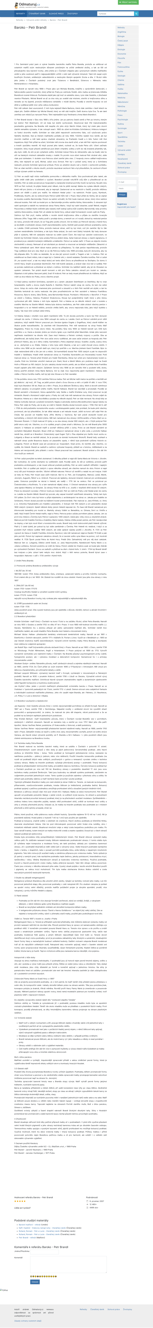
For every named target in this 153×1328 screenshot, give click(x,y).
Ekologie (121, 49)
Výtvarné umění (124, 150)
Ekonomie (122, 54)
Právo (120, 115)
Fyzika (120, 71)
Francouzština (123, 67)
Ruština (121, 124)
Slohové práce (56, 13)
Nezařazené (123, 159)
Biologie (121, 36)
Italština (121, 84)
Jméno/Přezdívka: (21, 1251)
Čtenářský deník (37, 13)
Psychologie (123, 119)
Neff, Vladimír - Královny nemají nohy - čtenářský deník (42, 1228)
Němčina (121, 106)
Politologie (122, 111)
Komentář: (18, 1257)
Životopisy (72, 13)
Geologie (121, 76)
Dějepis (121, 45)
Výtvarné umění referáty (36, 20)
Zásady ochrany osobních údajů (27, 1321)
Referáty (20, 13)
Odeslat (35, 1282)
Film (119, 62)
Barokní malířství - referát (30, 1225)
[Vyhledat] (136, 13)
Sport (120, 133)
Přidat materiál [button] (129, 2)
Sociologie (122, 128)
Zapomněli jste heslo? (126, 207)
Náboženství (123, 102)
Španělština (122, 137)
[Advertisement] (33, 46)
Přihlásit (122, 195)
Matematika (123, 93)
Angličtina (122, 32)
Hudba (120, 89)
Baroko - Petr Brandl (58, 20)
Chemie (121, 80)
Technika (121, 141)
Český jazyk (123, 41)
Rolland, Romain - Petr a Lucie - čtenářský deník (39, 1231)
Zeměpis (121, 154)
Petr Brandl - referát (27, 1237)
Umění (120, 146)
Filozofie (121, 58)
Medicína (121, 97)
